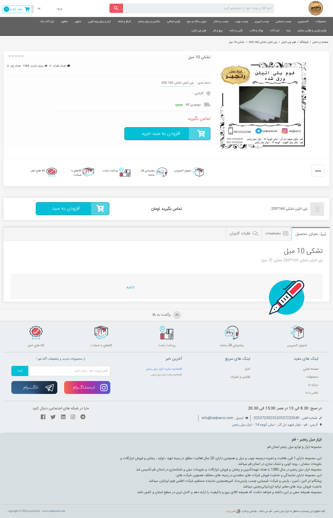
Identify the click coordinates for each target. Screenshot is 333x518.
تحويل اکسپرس (182, 170)
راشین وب (231, 511)
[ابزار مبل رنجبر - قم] (305, 8)
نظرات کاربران (240, 233)
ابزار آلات (275, 30)
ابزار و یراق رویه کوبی (99, 21)
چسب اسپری (262, 21)
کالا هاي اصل (38, 170)
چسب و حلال (220, 21)
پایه (288, 30)
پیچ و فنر (218, 30)
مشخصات (273, 233)
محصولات (321, 21)
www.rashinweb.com (53, 511)
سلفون (64, 21)
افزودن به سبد (66, 208)
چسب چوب (241, 21)
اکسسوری (303, 21)
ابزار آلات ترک (47, 21)
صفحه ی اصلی (320, 42)
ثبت (19, 371)
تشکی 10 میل (237, 42)
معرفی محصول (306, 234)
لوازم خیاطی (173, 21)
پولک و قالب (256, 30)
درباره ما (313, 385)
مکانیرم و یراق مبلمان (149, 21)
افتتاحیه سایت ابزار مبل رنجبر (164, 369)
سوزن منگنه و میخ (197, 21)
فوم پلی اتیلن (198, 30)
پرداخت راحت (110, 170)
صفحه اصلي (310, 369)
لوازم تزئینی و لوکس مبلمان (311, 30)
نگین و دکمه (236, 30)
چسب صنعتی (283, 21)
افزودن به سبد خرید (160, 134)
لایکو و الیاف (124, 21)
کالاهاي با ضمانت (76, 172)
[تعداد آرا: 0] (9, 56)
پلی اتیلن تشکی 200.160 (263, 42)
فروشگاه (304, 42)
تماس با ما (312, 393)
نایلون (78, 21)
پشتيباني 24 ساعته (148, 172)
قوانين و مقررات (240, 377)
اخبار (247, 369)
